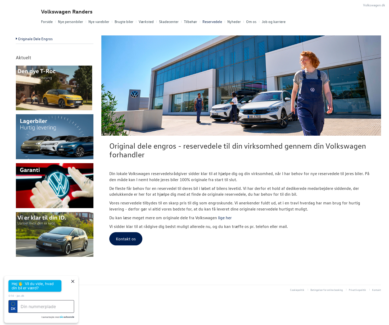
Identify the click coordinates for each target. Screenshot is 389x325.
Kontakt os (126, 238)
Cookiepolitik (297, 290)
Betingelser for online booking (326, 290)
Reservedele (212, 21)
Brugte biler (124, 21)
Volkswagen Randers (66, 11)
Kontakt (376, 290)
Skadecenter (169, 21)
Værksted (146, 21)
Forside (47, 21)
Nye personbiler (70, 21)
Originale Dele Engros (35, 38)
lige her (225, 217)
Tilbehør (190, 21)
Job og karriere (274, 21)
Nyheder (234, 21)
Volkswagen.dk (374, 5)
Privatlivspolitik (357, 290)
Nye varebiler (98, 21)
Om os (251, 21)
